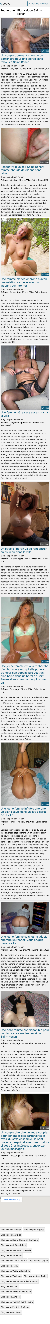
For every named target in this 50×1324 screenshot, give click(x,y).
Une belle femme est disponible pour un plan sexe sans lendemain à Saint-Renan (25, 1033)
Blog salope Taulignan (11, 1276)
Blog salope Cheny (10, 1286)
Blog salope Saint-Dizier (35, 1276)
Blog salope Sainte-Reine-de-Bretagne (19, 1240)
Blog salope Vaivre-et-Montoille (16, 1291)
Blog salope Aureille (10, 1297)
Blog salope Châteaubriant (13, 1245)
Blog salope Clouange (11, 1229)
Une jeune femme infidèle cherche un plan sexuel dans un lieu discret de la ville (23, 812)
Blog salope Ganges (38, 1260)
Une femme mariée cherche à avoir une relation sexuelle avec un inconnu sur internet (24, 282)
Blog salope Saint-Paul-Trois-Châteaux (19, 1281)
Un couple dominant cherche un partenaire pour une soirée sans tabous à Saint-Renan (22, 59)
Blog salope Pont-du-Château (15, 1307)
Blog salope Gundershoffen (14, 1260)
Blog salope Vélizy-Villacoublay (15, 1271)
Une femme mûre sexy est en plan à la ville (24, 414)
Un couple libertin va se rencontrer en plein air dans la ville (24, 550)
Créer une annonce (38, 3)
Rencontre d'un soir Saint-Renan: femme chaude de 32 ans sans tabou (22, 170)
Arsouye (5, 3)
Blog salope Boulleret (11, 1312)
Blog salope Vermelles (11, 1255)
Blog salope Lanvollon (11, 1235)
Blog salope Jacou (9, 1266)
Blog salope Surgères (34, 1229)
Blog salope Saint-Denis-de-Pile (16, 1250)
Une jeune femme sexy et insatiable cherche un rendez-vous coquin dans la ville (24, 940)
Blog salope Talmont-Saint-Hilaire (17, 1302)
